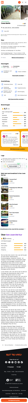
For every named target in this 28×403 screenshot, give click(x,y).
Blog (5, 371)
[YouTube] (16, 362)
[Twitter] (9, 362)
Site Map (20, 393)
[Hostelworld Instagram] (12, 362)
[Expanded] (2, 345)
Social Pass (13, 374)
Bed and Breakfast (5, 21)
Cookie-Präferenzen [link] (14, 396)
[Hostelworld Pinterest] (19, 362)
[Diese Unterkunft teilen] (26, 19)
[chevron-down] (13, 239)
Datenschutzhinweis (14, 387)
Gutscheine (23, 390)
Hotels (13, 371)
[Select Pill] (19, 2)
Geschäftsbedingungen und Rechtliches (11, 390)
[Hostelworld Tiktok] (22, 362)
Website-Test (14, 393)
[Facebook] (6, 362)
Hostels (9, 371)
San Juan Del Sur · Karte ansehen (11, 27)
